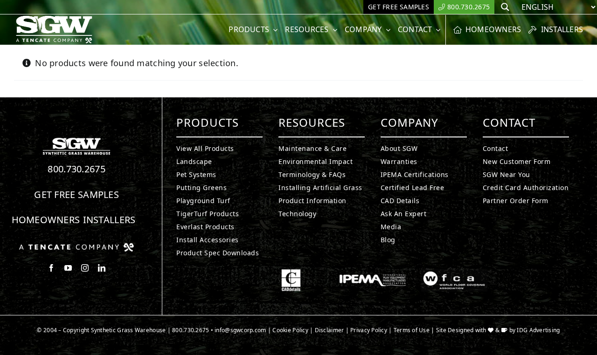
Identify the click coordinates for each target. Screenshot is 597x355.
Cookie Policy (290, 330)
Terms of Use (412, 330)
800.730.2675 (76, 169)
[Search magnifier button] (505, 7)
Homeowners (46, 219)
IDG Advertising (538, 330)
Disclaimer (329, 330)
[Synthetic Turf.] (76, 140)
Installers (109, 219)
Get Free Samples (76, 194)
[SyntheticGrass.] (54, 18)
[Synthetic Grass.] (76, 246)
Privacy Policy (368, 330)
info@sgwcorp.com (240, 330)
